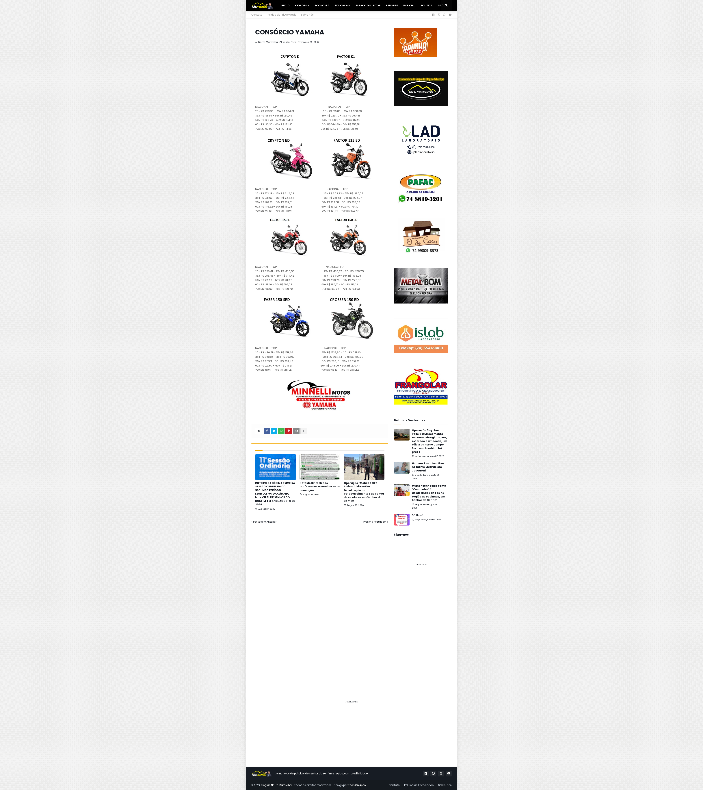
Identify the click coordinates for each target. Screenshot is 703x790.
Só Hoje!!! (418, 515)
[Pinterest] (288, 431)
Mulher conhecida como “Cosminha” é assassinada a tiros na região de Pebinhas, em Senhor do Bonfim (429, 493)
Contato (256, 14)
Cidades (301, 5)
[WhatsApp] (281, 431)
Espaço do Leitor (368, 5)
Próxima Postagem (374, 521)
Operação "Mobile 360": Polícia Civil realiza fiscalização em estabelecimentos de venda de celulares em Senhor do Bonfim (364, 492)
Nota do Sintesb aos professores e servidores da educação (320, 486)
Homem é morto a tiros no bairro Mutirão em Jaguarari (428, 467)
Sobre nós (307, 14)
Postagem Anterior (264, 521)
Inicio (285, 5)
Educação (342, 5)
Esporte (392, 5)
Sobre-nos (445, 785)
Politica (427, 5)
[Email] (296, 431)
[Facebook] (267, 431)
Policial (409, 5)
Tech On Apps (357, 785)
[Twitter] (274, 431)
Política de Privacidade (281, 14)
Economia (322, 5)
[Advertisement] (421, 623)
